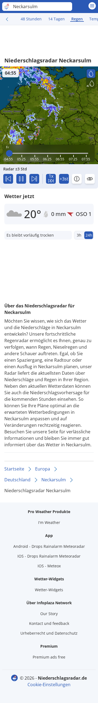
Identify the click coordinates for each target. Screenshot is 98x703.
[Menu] (92, 5)
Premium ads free (49, 657)
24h (88, 235)
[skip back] (8, 179)
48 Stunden (31, 18)
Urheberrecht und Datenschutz (49, 633)
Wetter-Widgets (49, 589)
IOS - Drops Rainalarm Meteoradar (49, 556)
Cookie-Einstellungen (49, 685)
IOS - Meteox (49, 565)
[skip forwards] (34, 179)
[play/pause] (21, 179)
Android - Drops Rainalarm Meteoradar (49, 546)
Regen (77, 18)
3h (79, 235)
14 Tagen (56, 18)
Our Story (49, 613)
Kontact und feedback (49, 623)
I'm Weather (49, 522)
